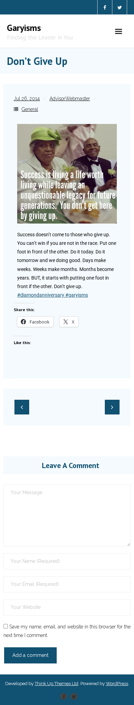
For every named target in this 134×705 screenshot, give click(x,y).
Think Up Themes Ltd (56, 683)
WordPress (117, 683)
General (30, 109)
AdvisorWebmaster (69, 98)
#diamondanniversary (40, 295)
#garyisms (76, 295)
